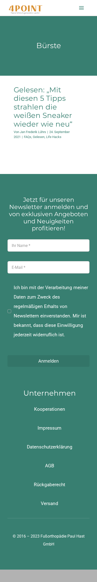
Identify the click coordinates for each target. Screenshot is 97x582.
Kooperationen (49, 409)
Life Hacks (53, 137)
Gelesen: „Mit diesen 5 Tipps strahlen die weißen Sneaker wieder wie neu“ (43, 106)
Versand (49, 503)
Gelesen (39, 137)
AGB (49, 466)
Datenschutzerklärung (49, 447)
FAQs (27, 137)
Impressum (49, 428)
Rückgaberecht (49, 484)
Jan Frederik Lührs (33, 132)
